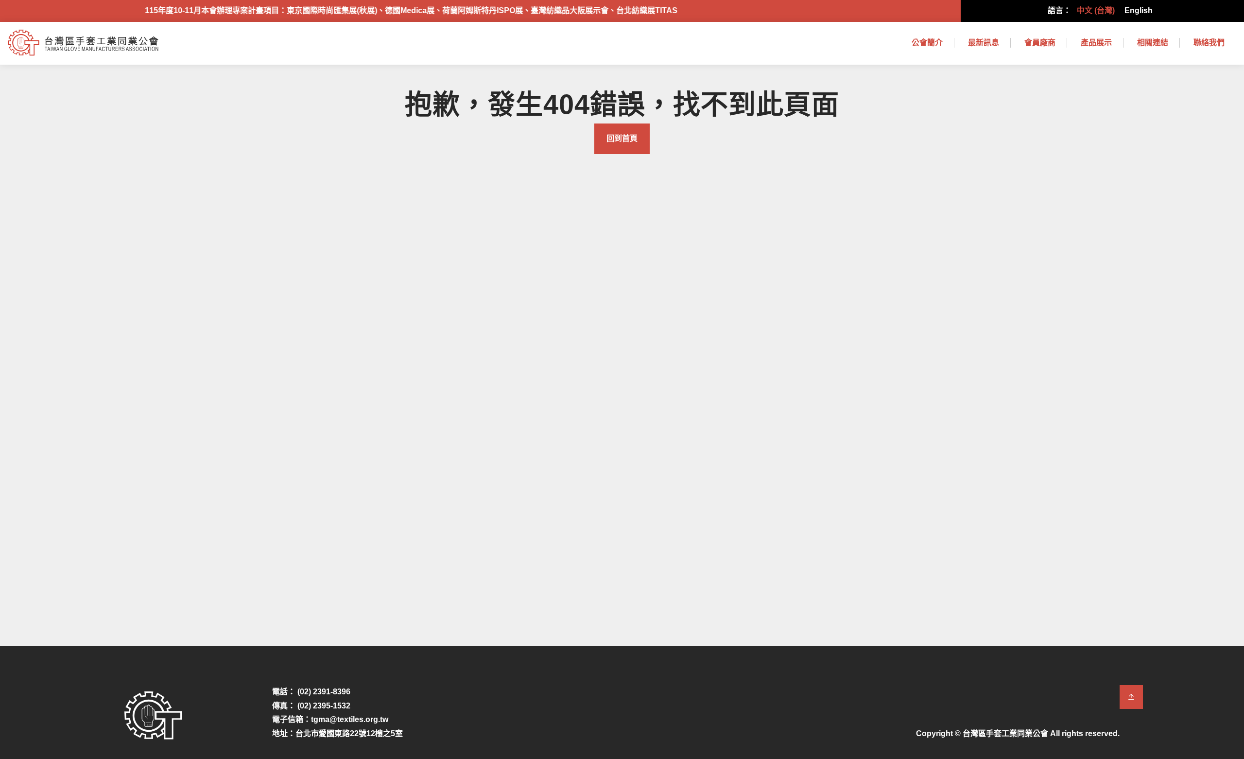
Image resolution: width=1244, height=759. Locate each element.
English (1138, 10)
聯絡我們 (1209, 42)
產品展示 (1096, 42)
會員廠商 (1039, 42)
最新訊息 (983, 42)
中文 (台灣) (1096, 10)
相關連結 (1152, 42)
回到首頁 (622, 138)
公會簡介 (927, 42)
